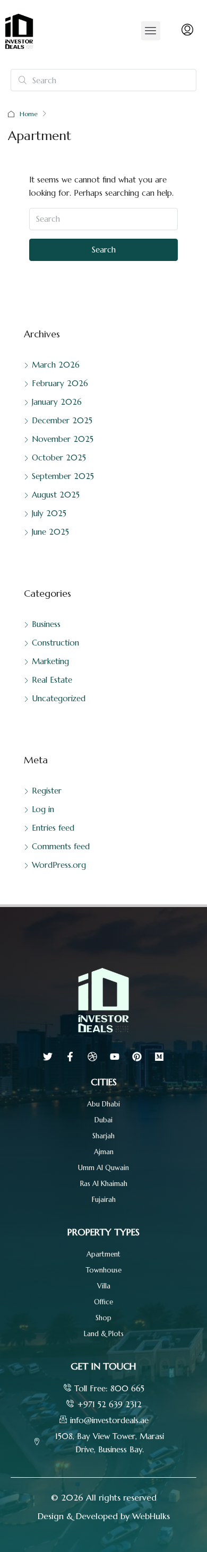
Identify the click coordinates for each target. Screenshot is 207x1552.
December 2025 (62, 420)
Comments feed (61, 846)
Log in (43, 809)
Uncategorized (58, 698)
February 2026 (60, 383)
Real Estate (52, 680)
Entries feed (53, 828)
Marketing (50, 661)
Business (46, 624)
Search (104, 250)
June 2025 (50, 532)
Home (29, 114)
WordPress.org (59, 865)
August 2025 (56, 495)
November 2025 (62, 439)
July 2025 (49, 513)
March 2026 (56, 365)
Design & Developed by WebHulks (104, 1516)
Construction (55, 643)
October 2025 (59, 457)
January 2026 (57, 402)
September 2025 (63, 476)
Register (47, 791)
